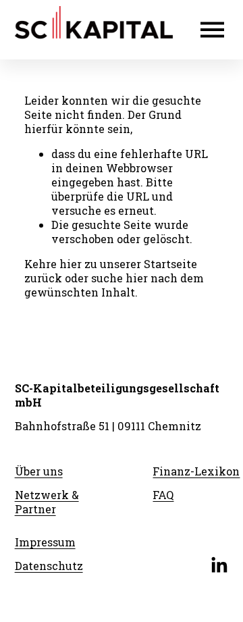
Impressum (45, 542)
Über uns (39, 471)
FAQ (163, 495)
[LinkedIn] (218, 565)
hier (70, 264)
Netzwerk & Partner (47, 502)
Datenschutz (49, 566)
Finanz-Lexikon (196, 471)
